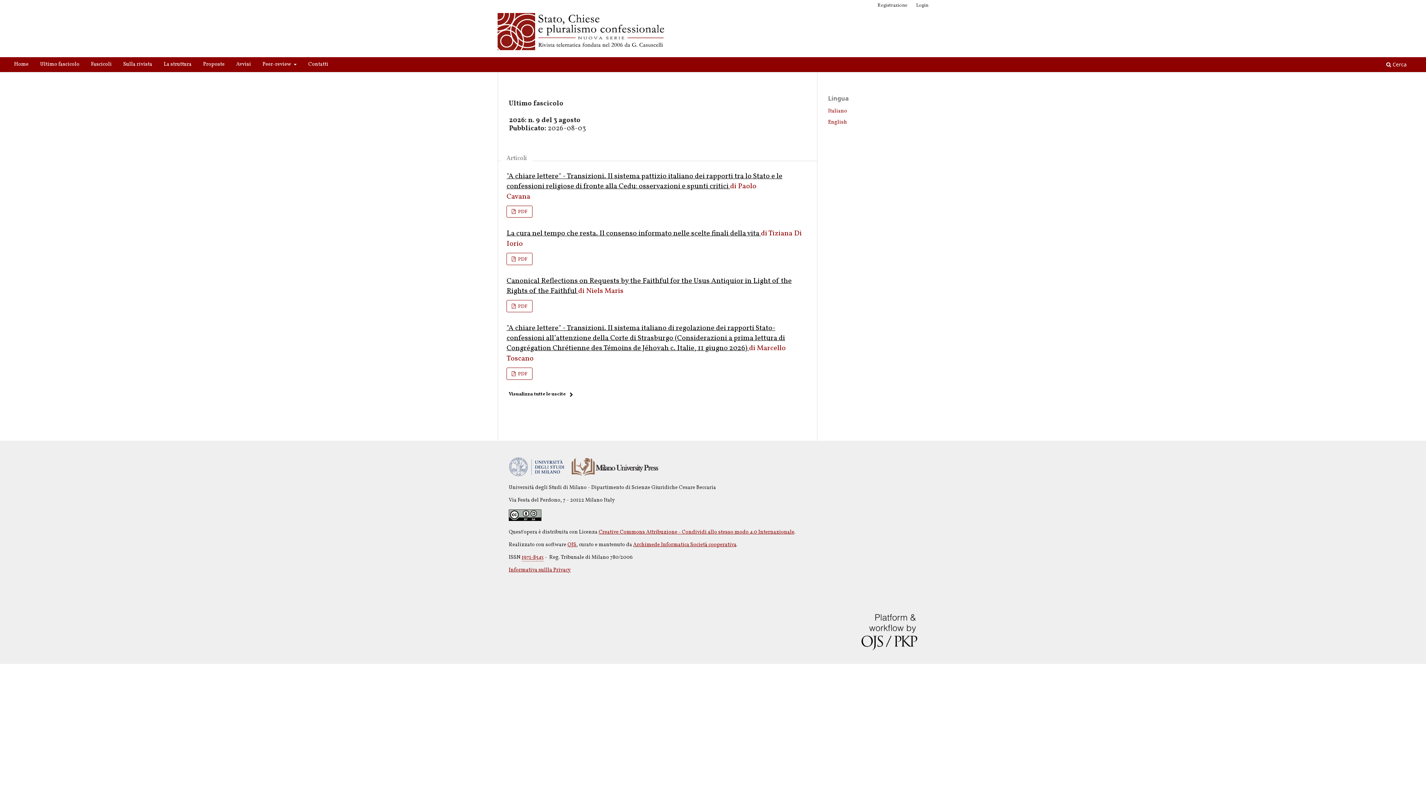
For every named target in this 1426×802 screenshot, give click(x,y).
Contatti (318, 64)
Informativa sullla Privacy (540, 570)
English (837, 122)
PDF (522, 212)
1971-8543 (533, 557)
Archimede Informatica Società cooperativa (684, 544)
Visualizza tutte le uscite (537, 394)
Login (922, 5)
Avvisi (243, 64)
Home (21, 64)
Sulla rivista (137, 64)
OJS (571, 544)
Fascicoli (101, 64)
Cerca (1399, 64)
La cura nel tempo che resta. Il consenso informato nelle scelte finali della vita (634, 233)
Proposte (214, 64)
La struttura (178, 64)
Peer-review (277, 64)
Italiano (837, 111)
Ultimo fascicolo (59, 64)
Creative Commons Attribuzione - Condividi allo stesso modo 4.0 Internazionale (696, 532)
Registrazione (893, 5)
